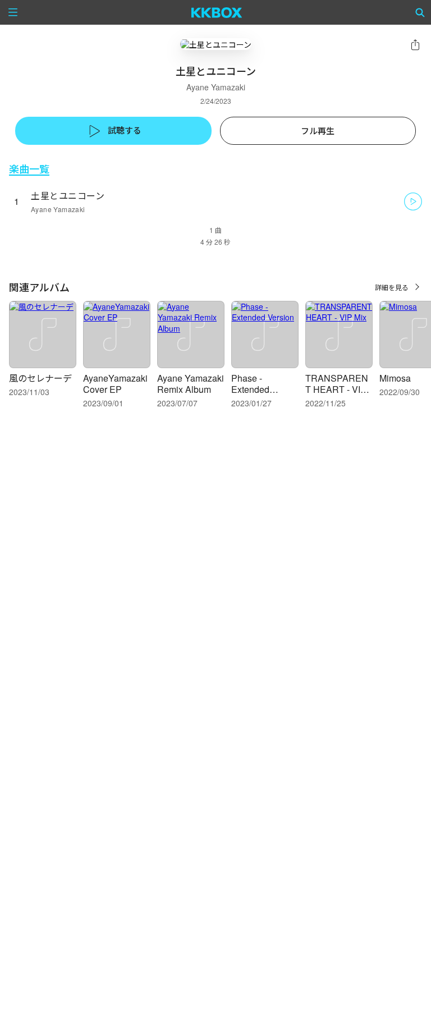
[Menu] (13, 12)
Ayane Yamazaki (215, 87)
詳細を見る (392, 287)
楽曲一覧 (29, 169)
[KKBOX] (217, 12)
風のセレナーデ (40, 378)
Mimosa (395, 378)
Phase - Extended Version (250, 389)
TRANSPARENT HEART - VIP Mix (336, 389)
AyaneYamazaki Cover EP (115, 384)
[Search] (420, 12)
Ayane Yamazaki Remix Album (190, 384)
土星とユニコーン (67, 195)
